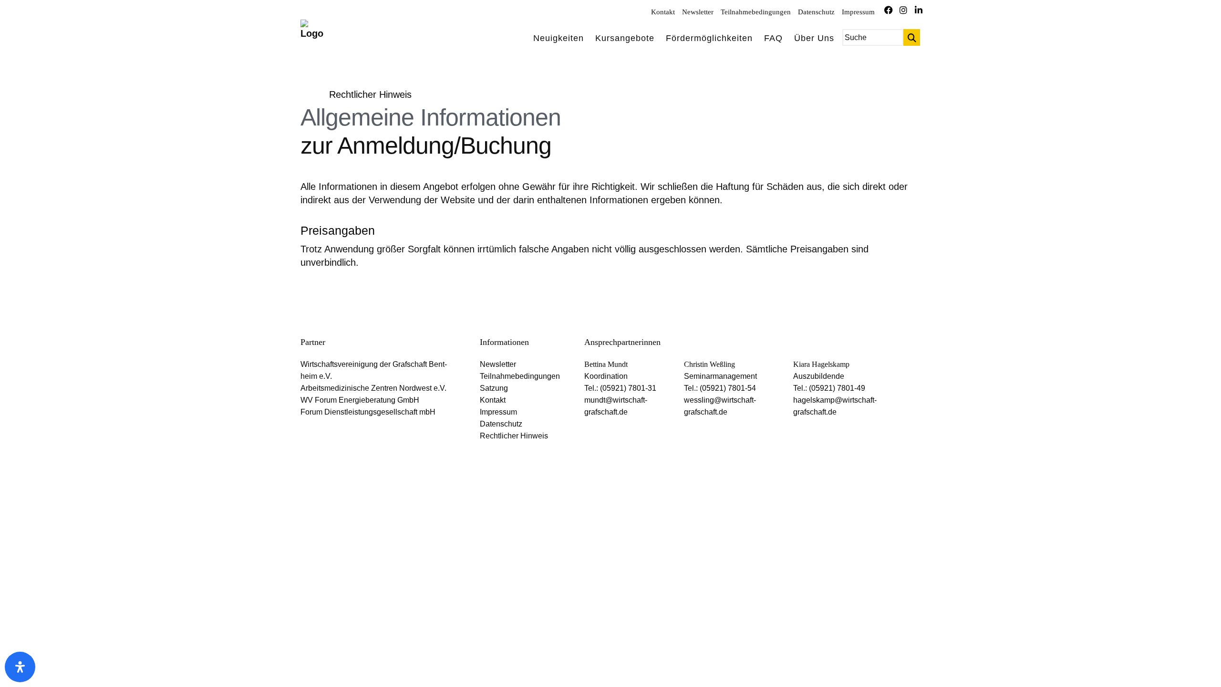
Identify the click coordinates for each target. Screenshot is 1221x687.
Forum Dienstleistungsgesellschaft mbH (367, 412)
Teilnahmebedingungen (756, 12)
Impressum (858, 12)
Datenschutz (816, 12)
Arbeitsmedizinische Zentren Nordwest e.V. (373, 388)
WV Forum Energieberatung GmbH (359, 400)
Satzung (494, 388)
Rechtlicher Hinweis (514, 436)
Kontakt (663, 12)
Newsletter (698, 12)
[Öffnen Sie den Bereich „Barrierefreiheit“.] (20, 667)
